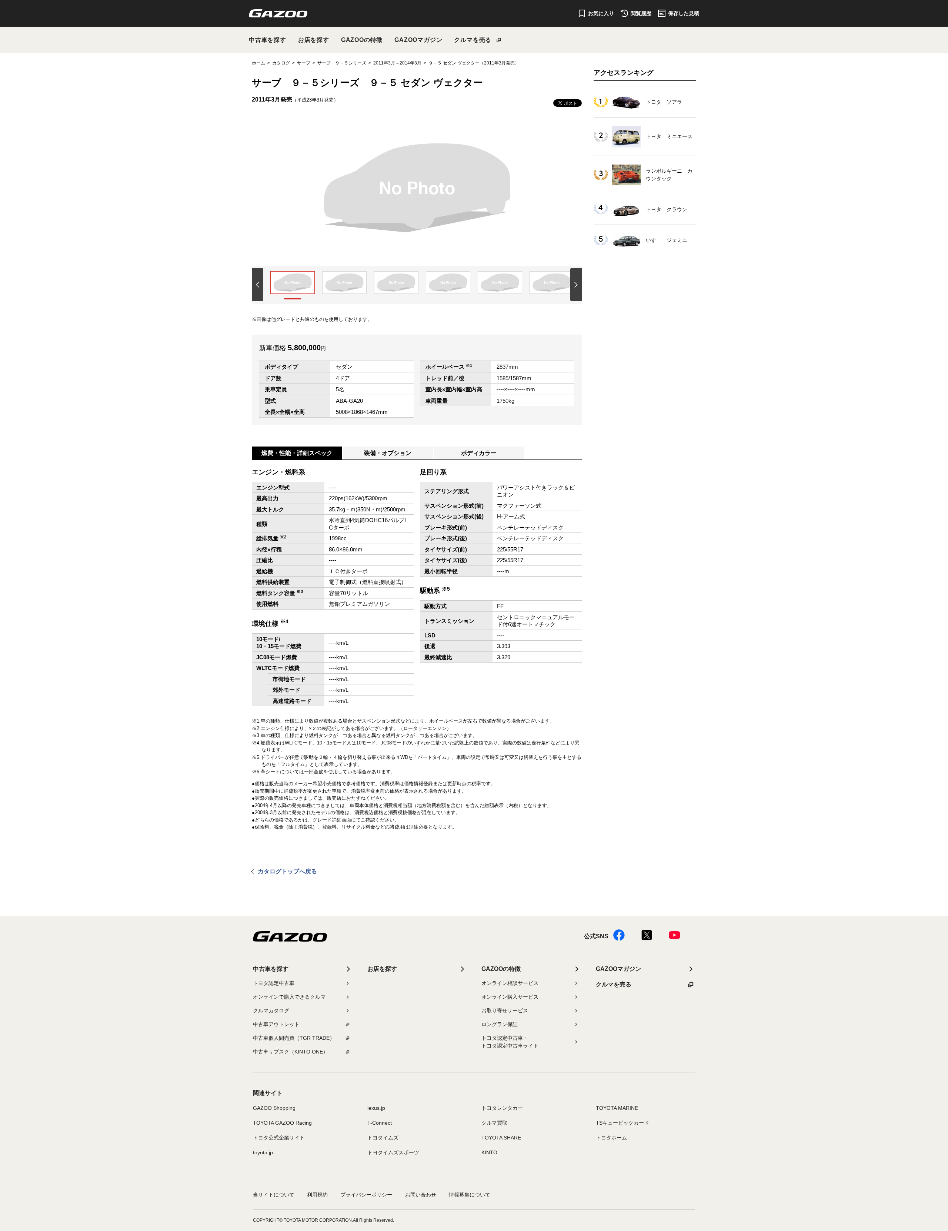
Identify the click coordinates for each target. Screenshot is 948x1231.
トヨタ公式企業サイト (279, 1138)
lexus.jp (376, 1108)
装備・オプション (387, 453)
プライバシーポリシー (366, 1195)
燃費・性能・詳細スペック (297, 453)
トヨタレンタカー (502, 1108)
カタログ (281, 63)
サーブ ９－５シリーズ (341, 63)
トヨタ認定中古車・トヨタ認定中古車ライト (509, 1042)
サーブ (303, 63)
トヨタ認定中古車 (273, 983)
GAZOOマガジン (418, 40)
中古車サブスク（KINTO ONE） (290, 1052)
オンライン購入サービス (509, 997)
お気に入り (601, 13)
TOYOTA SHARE (501, 1138)
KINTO (489, 1152)
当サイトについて (273, 1195)
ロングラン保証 (499, 1024)
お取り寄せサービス (504, 1010)
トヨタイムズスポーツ (393, 1152)
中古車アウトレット (276, 1024)
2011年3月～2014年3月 (397, 63)
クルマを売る (472, 40)
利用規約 (317, 1195)
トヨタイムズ (382, 1138)
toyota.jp (263, 1152)
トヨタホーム (611, 1138)
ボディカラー (479, 453)
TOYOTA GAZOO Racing (282, 1123)
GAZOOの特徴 (362, 40)
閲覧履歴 (641, 13)
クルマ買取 (494, 1123)
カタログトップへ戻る (287, 871)
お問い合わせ (420, 1195)
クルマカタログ (271, 1010)
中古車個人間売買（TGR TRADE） (294, 1038)
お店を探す (313, 40)
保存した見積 (683, 13)
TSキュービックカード (622, 1123)
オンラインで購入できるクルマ (289, 997)
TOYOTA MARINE (617, 1108)
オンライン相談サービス (509, 983)
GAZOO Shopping (274, 1108)
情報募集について (469, 1195)
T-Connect (379, 1123)
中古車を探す (267, 40)
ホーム (258, 63)
